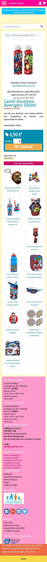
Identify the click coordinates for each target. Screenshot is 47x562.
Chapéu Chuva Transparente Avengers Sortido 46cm (34, 332)
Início (7, 35)
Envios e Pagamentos (12, 455)
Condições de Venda (12, 463)
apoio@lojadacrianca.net (23, 86)
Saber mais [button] (30, 552)
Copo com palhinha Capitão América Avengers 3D (13, 221)
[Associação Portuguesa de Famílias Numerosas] (14, 503)
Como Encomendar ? (12, 458)
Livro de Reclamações (12, 468)
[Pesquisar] (42, 26)
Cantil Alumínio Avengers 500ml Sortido (34, 191)
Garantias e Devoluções (13, 460)
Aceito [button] (23, 559)
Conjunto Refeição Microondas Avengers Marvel (12, 363)
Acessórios (8, 158)
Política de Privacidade (12, 465)
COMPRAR (25, 146)
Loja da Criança (16, 3)
